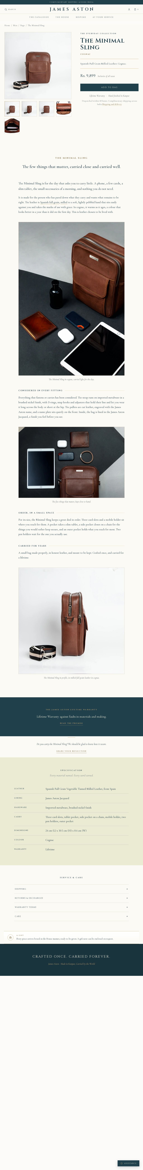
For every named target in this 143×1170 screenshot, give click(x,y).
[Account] (129, 9)
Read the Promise (71, 723)
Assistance (130, 1163)
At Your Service (103, 17)
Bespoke (81, 17)
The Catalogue (39, 17)
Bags (22, 25)
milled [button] (64, 202)
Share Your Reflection (71, 751)
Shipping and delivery (112, 104)
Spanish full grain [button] (49, 202)
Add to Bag (109, 87)
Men (15, 25)
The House (62, 17)
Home (7, 25)
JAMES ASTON (72, 9)
